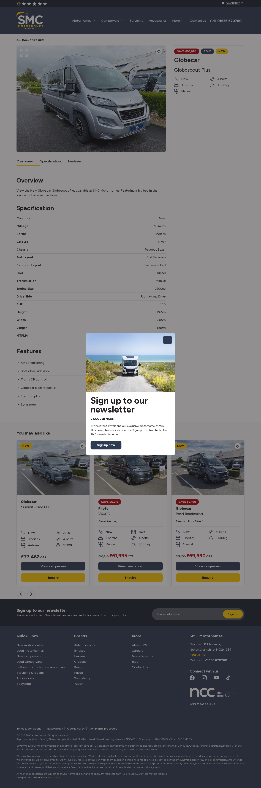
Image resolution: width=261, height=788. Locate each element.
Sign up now (106, 445)
